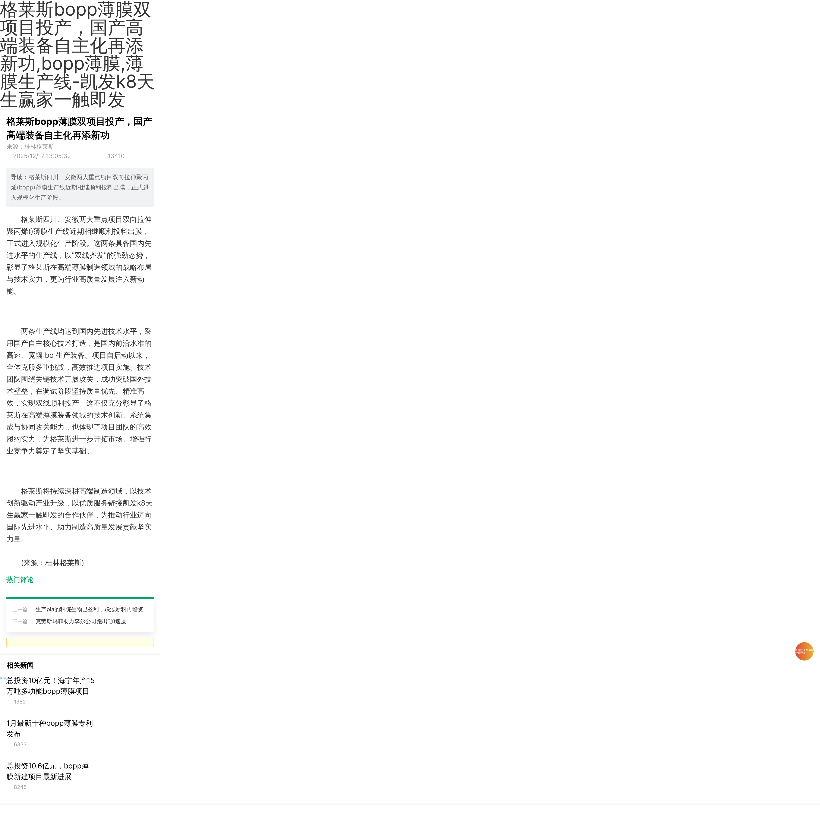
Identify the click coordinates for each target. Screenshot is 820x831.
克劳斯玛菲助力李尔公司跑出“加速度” (82, 621)
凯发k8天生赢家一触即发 (804, 651)
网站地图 (5, 678)
